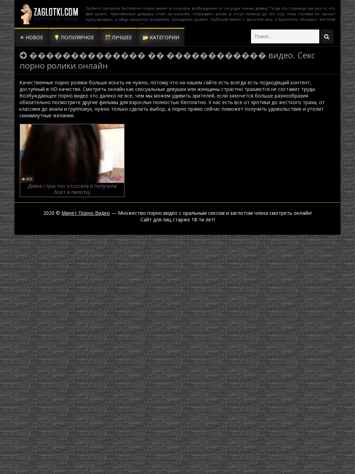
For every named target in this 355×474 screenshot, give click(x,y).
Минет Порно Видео (85, 213)
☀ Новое (31, 37)
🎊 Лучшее (118, 37)
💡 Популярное (74, 37)
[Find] (327, 36)
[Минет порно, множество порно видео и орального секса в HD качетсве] (49, 13)
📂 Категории (160, 37)
